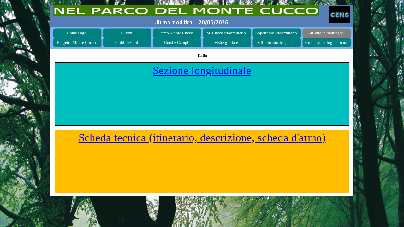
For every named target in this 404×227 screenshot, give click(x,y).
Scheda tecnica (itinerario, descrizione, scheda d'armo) (202, 137)
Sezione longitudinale (202, 70)
